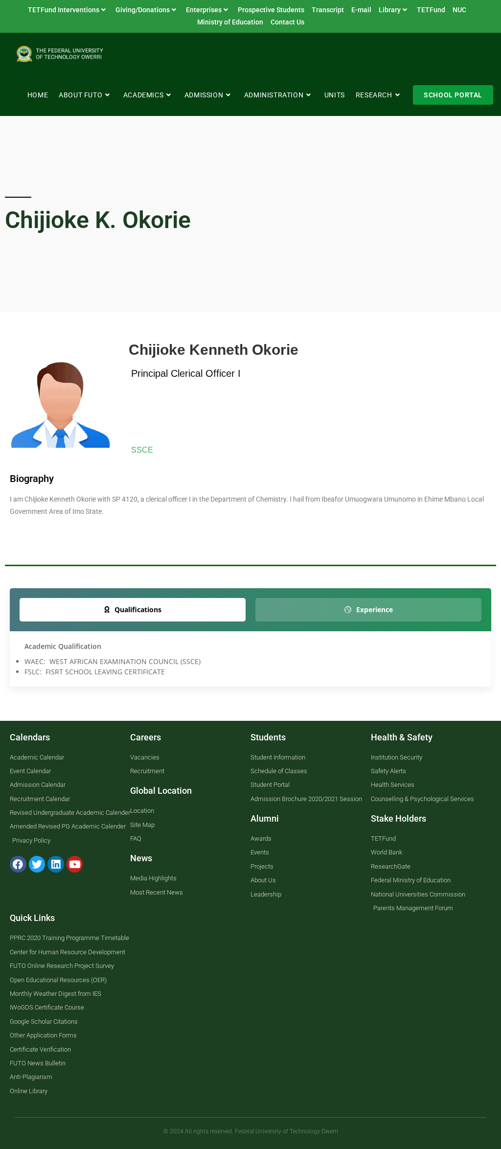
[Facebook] (18, 864)
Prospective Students (271, 10)
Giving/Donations (142, 10)
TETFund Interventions (63, 10)
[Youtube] (75, 864)
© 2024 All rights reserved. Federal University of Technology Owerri (250, 1131)
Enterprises (204, 10)
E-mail (361, 10)
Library (390, 10)
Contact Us (287, 22)
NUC (459, 10)
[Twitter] (37, 864)
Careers (145, 737)
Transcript (328, 10)
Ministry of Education (230, 22)
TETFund (431, 10)
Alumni (264, 818)
